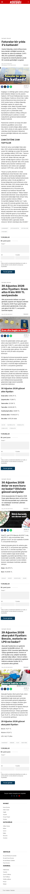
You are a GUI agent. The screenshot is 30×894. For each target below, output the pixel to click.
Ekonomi (26, 65)
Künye (4, 881)
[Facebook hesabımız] (11, 796)
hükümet (4, 231)
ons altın (4, 428)
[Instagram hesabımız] (16, 796)
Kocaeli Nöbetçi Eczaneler (9, 855)
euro (25, 578)
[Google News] (26, 87)
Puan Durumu (6, 863)
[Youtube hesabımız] (19, 796)
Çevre (4, 830)
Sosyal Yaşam (6, 817)
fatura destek (15, 228)
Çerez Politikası (7, 874)
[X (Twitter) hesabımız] (14, 796)
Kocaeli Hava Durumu (8, 858)
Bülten (4, 828)
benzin (12, 742)
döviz (10, 578)
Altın (3, 424)
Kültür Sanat (6, 809)
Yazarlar (5, 872)
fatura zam (25, 228)
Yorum (3, 243)
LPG (18, 742)
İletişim (4, 884)
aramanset (5, 228)
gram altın (21, 424)
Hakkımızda (6, 869)
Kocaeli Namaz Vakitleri (9, 860)
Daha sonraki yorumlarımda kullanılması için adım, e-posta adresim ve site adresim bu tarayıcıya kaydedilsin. (14, 265)
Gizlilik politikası (7, 879)
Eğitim (4, 833)
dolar (4, 578)
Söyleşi (5, 819)
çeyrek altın (11, 424)
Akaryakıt (5, 742)
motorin (24, 742)
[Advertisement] (15, 20)
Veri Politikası (6, 876)
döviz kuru (18, 578)
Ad (2, 254)
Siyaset (5, 814)
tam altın (13, 428)
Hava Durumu (6, 807)
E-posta (18, 254)
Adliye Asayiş (6, 826)
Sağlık (4, 812)
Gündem (5, 838)
